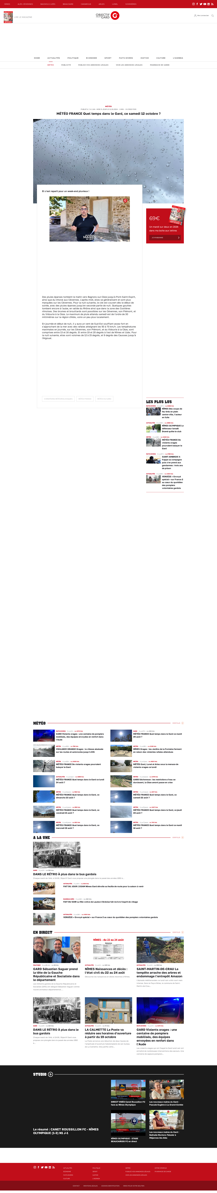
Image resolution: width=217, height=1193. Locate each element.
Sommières (131, 4)
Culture (161, 58)
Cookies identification (110, 1186)
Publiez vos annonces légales (93, 65)
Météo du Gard (104, 399)
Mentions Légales (90, 1186)
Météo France (84, 399)
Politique (73, 58)
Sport (108, 58)
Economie (91, 58)
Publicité (66, 65)
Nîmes (7, 4)
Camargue (86, 4)
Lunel (115, 4)
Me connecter (203, 15)
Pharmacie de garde (160, 65)
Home (37, 58)
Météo (50, 65)
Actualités (53, 58)
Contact (76, 1186)
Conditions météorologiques (58, 399)
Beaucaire (68, 4)
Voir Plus (176, 723)
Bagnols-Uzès (48, 4)
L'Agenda (178, 58)
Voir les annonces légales (129, 65)
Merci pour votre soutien (133, 1186)
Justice (145, 58)
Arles (102, 4)
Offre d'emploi (161, 1168)
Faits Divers (126, 58)
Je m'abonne (157, 238)
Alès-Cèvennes (25, 4)
